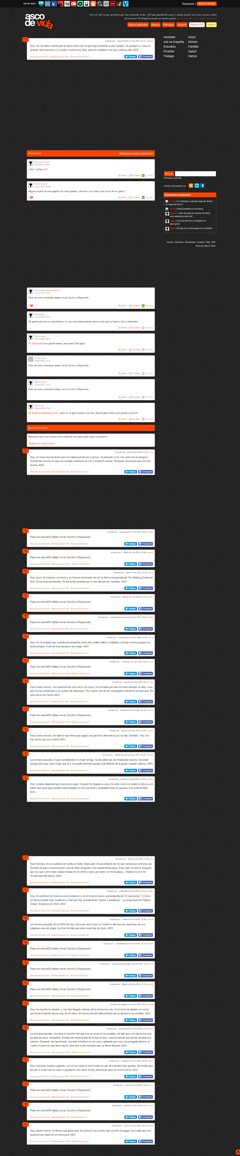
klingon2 (44, 382)
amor (151, 452)
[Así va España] (60, 4)
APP (213, 242)
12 (25, 660)
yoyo (42, 406)
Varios (192, 56)
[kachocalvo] (30, 163)
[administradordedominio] (30, 291)
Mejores (155, 24)
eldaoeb (44, 184)
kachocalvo (45, 162)
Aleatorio (181, 24)
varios (151, 573)
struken (44, 358)
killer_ (43, 314)
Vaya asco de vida (37, 56)
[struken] (30, 359)
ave (151, 859)
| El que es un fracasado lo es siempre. (191, 228)
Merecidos (168, 24)
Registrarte (83, 297)
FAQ (208, 242)
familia (150, 532)
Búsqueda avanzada (172, 178)
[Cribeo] (80, 4)
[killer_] (30, 315)
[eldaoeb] (30, 185)
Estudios (170, 46)
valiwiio (127, 1126)
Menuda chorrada (78, 56)
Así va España (174, 42)
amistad (150, 41)
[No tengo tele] (99, 4)
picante (150, 552)
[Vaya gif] (106, 4)
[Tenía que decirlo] (112, 4)
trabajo (150, 597)
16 (25, 1027)
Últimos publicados (138, 24)
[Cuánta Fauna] (93, 4)
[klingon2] (30, 383)
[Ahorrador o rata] (119, 4)
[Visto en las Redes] (54, 4)
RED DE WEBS (29, 4)
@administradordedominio (44, 413)
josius (43, 336)
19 (25, 551)
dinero (150, 1126)
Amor (192, 37)
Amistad (169, 37)
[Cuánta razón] (41, 4)
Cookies (201, 242)
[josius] (30, 337)
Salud (192, 51)
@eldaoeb (36, 343)
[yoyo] (30, 406)
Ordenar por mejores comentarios (136, 153)
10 (25, 451)
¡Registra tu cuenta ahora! (41, 443)
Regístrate (188, 3)
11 (25, 571)
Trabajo (169, 56)
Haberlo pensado (57, 56)
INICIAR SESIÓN (207, 3)
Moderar (211, 24)
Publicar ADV (197, 24)
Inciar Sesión (68, 297)
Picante (169, 51)
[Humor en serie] (86, 4)
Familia (193, 46)
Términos (179, 242)
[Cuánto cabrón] (67, 4)
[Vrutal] (73, 4)
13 (25, 616)
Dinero (192, 42)
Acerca (170, 242)
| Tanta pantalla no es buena (186, 209)
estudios (150, 779)
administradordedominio (50, 290)
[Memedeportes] (47, 4)
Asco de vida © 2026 (205, 246)
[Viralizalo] (125, 4)
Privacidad (190, 242)
